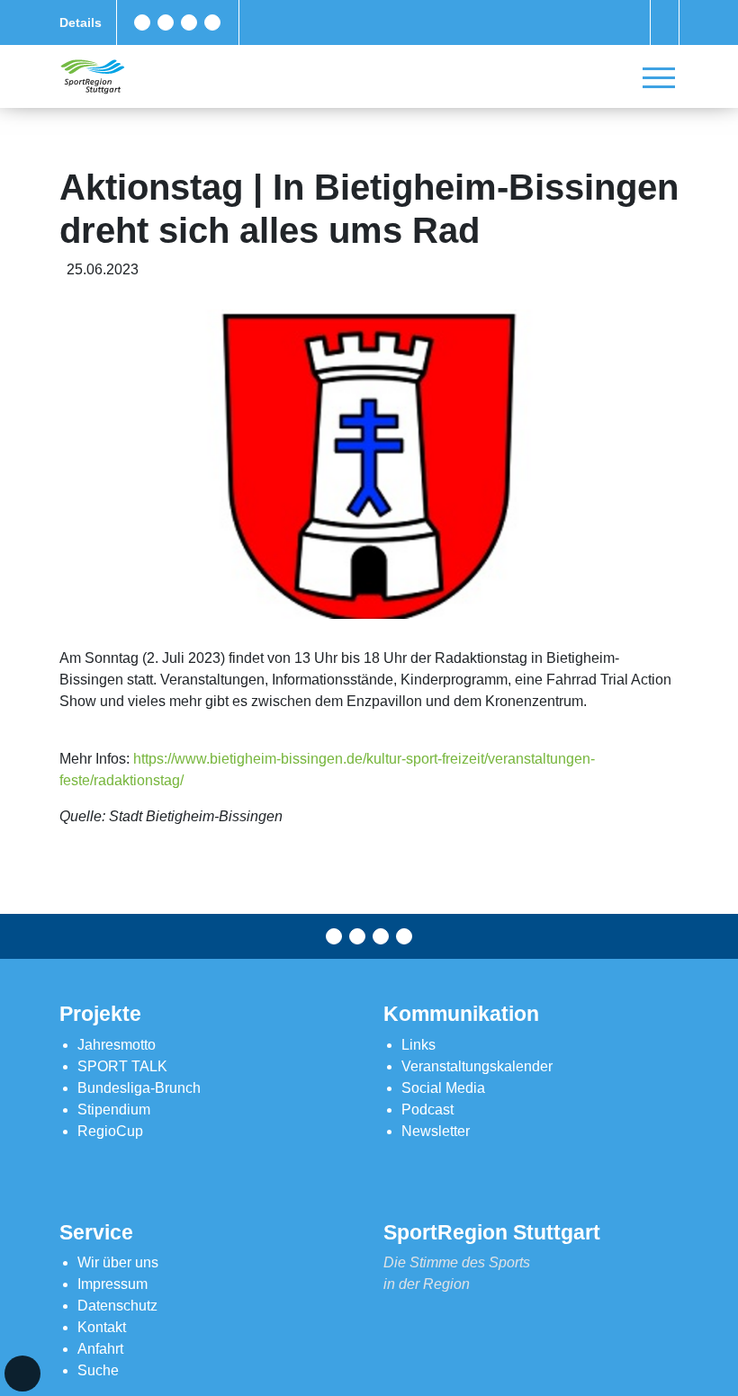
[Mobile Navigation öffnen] (659, 77)
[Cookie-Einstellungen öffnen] (22, 1374)
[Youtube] (212, 22)
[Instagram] (189, 22)
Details (80, 22)
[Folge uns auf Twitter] (166, 22)
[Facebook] (142, 22)
